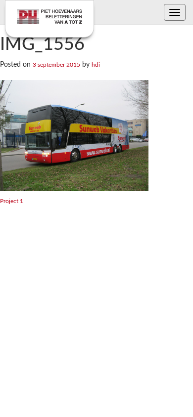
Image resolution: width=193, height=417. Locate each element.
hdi (96, 65)
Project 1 (11, 201)
